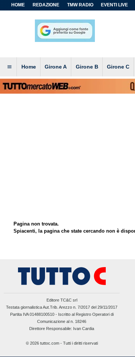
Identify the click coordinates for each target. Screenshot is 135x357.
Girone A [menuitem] (56, 67)
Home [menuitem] (28, 67)
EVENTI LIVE (114, 5)
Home (18, 5)
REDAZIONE (46, 5)
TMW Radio (80, 5)
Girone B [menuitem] (87, 67)
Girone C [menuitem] (118, 67)
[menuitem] (9, 67)
